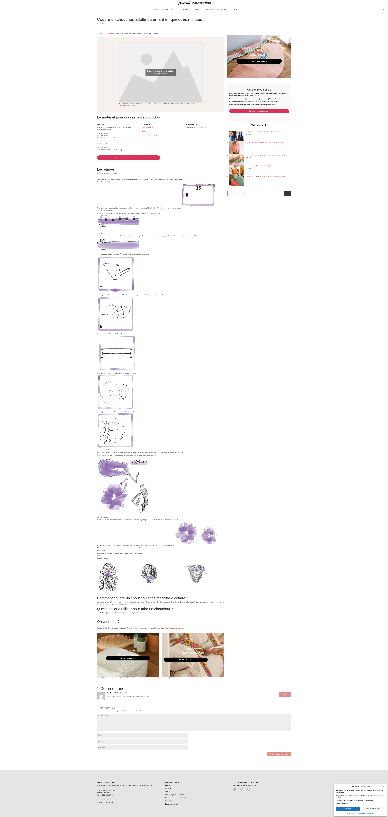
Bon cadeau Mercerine (172, 804)
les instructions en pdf (201, 127)
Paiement (168, 785)
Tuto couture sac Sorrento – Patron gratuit (258, 166)
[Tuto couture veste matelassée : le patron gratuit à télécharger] (236, 147)
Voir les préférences (373, 809)
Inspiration (221, 9)
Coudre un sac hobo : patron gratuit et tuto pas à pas (262, 132)
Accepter (348, 809)
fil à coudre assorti (147, 127)
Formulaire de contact (104, 800)
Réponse (285, 694)
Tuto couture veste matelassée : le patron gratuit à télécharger (264, 142)
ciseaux (144, 131)
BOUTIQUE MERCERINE (161, 9)
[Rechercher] (287, 193)
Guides (197, 9)
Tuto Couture (186, 9)
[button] (384, 786)
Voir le (128, 658)
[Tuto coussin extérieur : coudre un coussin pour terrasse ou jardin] (236, 180)
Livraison (168, 788)
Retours (167, 791)
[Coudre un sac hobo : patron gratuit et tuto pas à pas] (236, 136)
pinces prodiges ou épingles (150, 135)
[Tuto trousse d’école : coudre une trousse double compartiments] (236, 159)
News (236, 9)
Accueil (175, 9)
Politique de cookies (351, 813)
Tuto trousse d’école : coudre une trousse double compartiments (265, 155)
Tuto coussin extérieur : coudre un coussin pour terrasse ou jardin (265, 176)
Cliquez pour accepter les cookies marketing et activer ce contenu (160, 72)
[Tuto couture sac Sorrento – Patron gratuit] (236, 170)
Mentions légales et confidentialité (176, 798)
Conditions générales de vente (174, 795)
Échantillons (169, 801)
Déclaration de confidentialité (366, 813)
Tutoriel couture (132, 628)
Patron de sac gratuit (185, 659)
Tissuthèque (208, 9)
